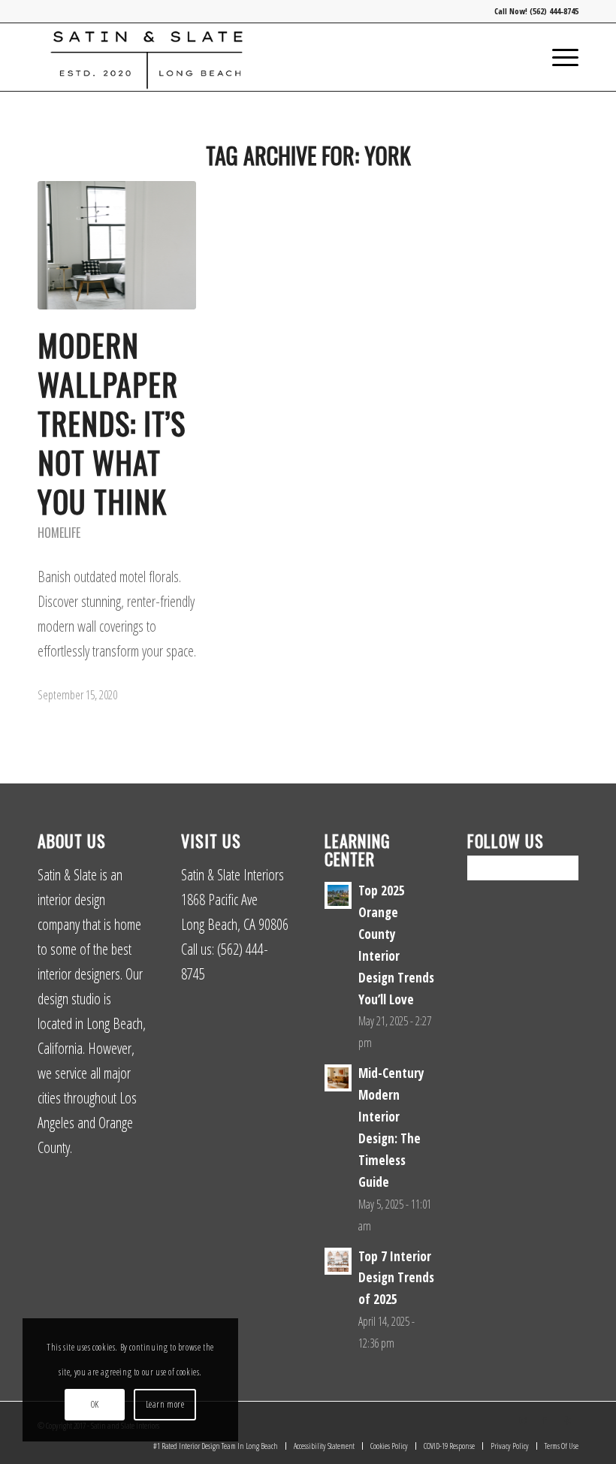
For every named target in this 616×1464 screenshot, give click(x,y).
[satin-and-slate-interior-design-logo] (146, 57)
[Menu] (557, 57)
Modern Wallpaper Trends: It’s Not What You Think (112, 423)
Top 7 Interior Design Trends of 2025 (396, 1278)
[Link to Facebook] (544, 1420)
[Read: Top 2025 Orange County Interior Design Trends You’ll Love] (338, 895)
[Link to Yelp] (567, 1420)
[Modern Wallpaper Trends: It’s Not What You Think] (117, 245)
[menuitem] (557, 57)
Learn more (165, 1404)
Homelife (59, 533)
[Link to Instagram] (522, 1420)
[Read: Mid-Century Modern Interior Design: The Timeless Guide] (338, 1077)
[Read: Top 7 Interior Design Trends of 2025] (338, 1261)
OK (95, 1404)
